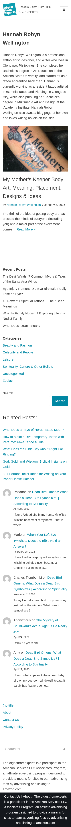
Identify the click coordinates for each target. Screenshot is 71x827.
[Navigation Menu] (64, 10)
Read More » (26, 229)
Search (8, 393)
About (7, 712)
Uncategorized (13, 374)
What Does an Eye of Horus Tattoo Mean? (33, 430)
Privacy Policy (13, 727)
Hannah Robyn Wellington (24, 204)
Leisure (8, 359)
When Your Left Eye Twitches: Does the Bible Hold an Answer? (37, 540)
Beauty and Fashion (17, 345)
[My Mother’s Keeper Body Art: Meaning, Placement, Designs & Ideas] (35, 149)
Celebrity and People (18, 352)
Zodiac (8, 380)
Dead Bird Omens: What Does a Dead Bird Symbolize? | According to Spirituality (40, 498)
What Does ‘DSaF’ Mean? (21, 326)
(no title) (9, 705)
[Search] (64, 749)
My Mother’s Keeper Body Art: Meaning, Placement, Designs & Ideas (33, 187)
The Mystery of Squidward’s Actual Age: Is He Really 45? (40, 626)
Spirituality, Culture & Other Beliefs (28, 366)
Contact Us (11, 720)
